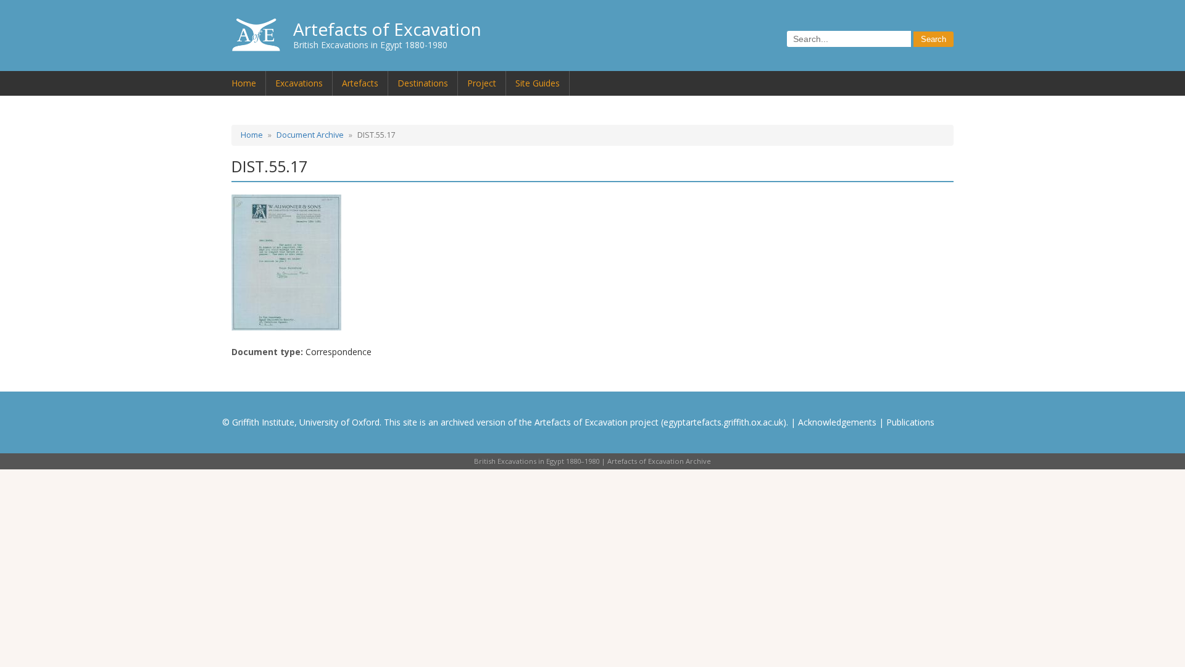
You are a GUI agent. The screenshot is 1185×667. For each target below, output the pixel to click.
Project (481, 83)
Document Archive (310, 135)
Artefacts (360, 83)
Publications (910, 422)
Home (243, 83)
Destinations (422, 83)
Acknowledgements (837, 422)
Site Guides (537, 83)
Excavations (299, 83)
